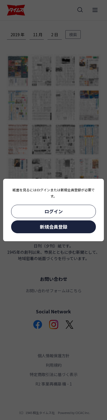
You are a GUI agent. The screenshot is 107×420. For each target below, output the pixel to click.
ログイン (54, 211)
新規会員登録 (53, 226)
